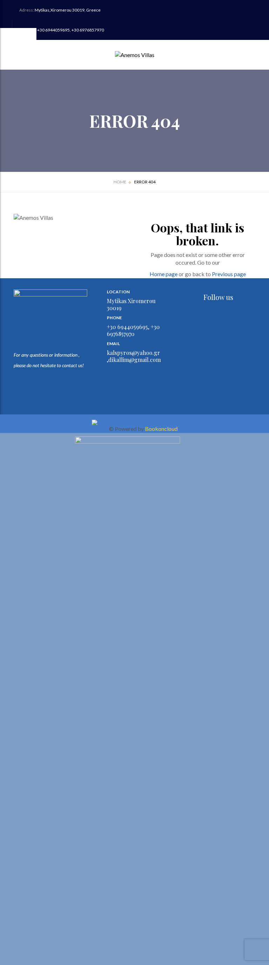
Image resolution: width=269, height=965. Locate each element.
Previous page (229, 274)
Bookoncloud (161, 428)
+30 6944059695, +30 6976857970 (70, 30)
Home (119, 181)
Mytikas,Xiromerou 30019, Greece (68, 10)
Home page (164, 274)
